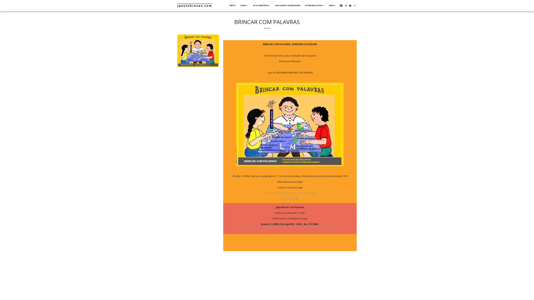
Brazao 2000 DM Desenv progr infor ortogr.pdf (288, 193)
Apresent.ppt (288, 198)
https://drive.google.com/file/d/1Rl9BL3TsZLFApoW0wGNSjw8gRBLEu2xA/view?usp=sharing (290, 227)
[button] (244, 6)
